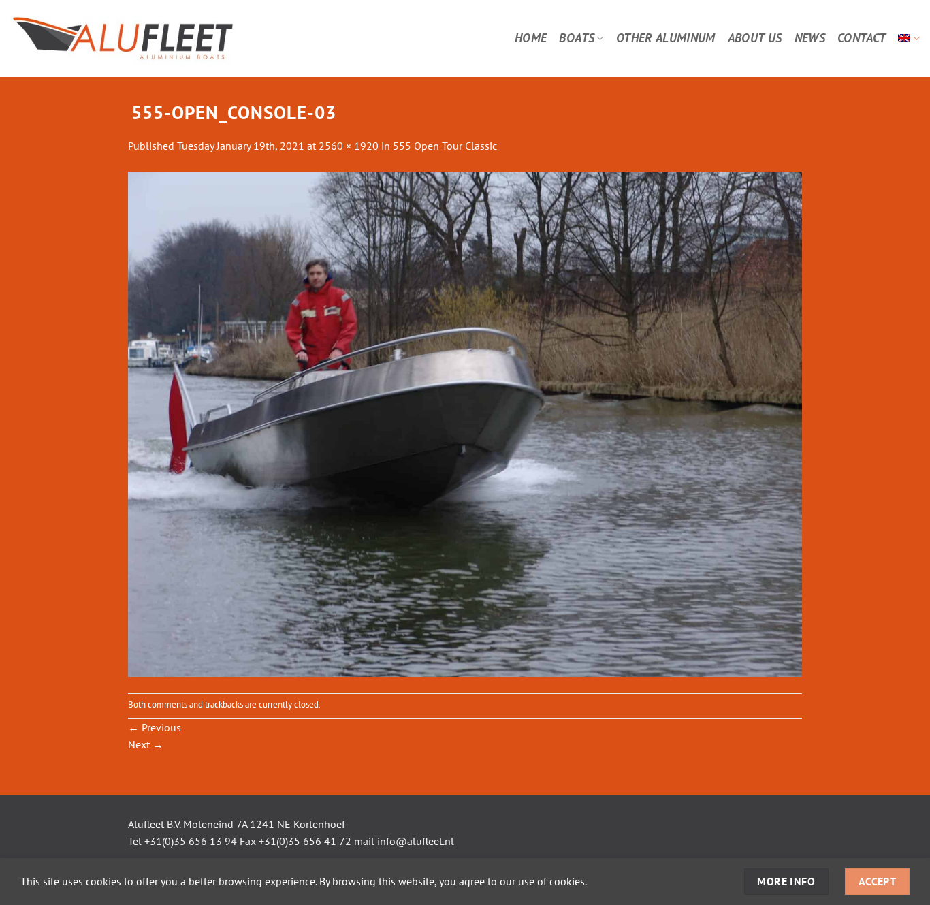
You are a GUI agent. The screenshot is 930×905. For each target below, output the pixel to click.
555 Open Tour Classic (445, 146)
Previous (154, 727)
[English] (909, 38)
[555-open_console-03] (465, 423)
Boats (576, 38)
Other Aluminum (666, 38)
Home (531, 38)
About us (755, 38)
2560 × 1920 (349, 146)
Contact (861, 38)
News (810, 38)
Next (145, 744)
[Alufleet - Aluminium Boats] (161, 38)
